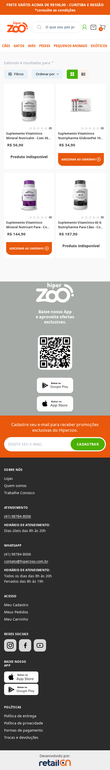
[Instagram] (10, 645)
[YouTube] (40, 645)
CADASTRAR (88, 444)
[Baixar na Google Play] (21, 689)
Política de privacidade (23, 723)
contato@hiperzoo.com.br (26, 561)
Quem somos (15, 485)
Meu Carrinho (16, 619)
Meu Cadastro (16, 604)
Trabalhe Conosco (19, 492)
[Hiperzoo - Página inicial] (17, 27)
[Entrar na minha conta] (84, 27)
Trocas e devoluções (21, 737)
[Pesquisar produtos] (39, 27)
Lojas (8, 478)
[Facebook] (25, 645)
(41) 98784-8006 (17, 516)
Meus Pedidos (16, 612)
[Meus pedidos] (93, 27)
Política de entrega (20, 715)
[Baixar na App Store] (21, 677)
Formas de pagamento (23, 730)
